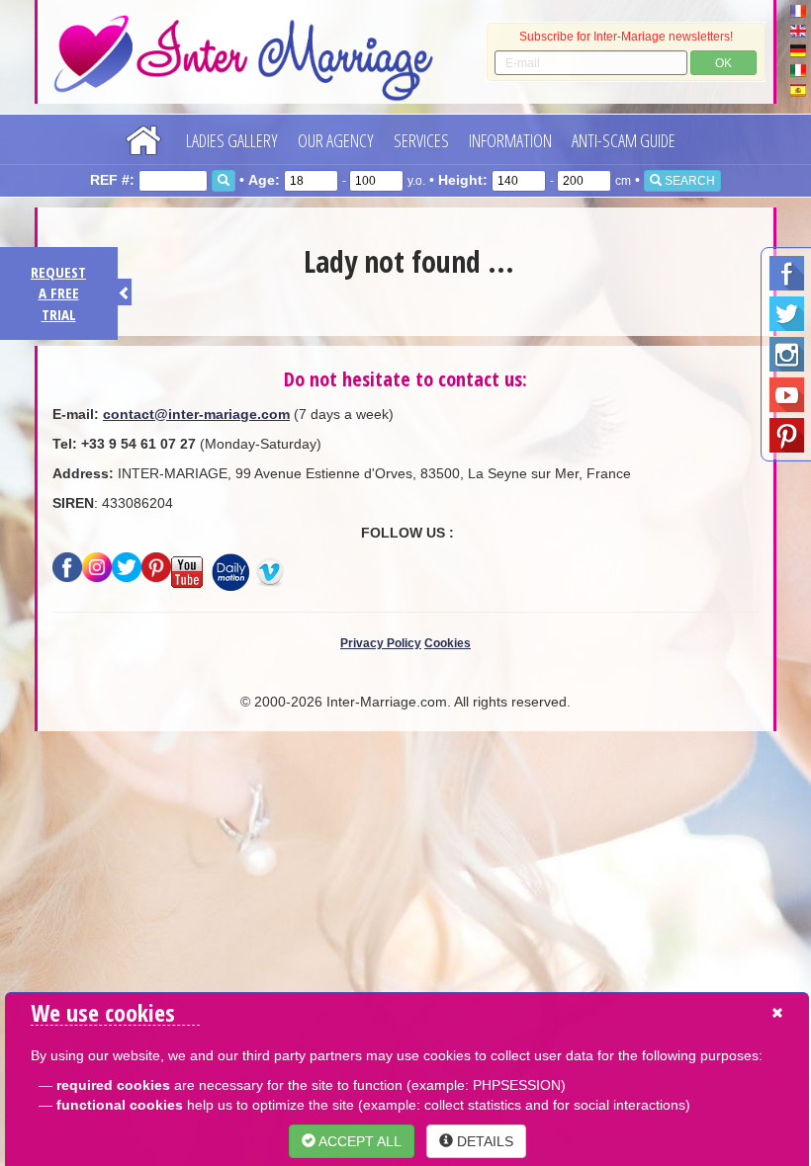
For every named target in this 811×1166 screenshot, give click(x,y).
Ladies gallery (232, 140)
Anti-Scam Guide (624, 140)
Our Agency (336, 140)
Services (421, 140)
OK (723, 63)
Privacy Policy (380, 643)
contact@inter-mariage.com (196, 414)
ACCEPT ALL (358, 1141)
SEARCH (688, 181)
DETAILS (483, 1141)
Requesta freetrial (58, 293)
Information (510, 140)
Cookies (447, 643)
